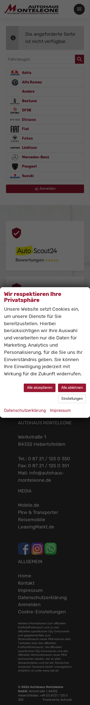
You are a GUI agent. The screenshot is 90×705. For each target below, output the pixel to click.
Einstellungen (72, 399)
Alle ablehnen (72, 388)
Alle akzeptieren (39, 388)
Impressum (60, 410)
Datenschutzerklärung (25, 410)
